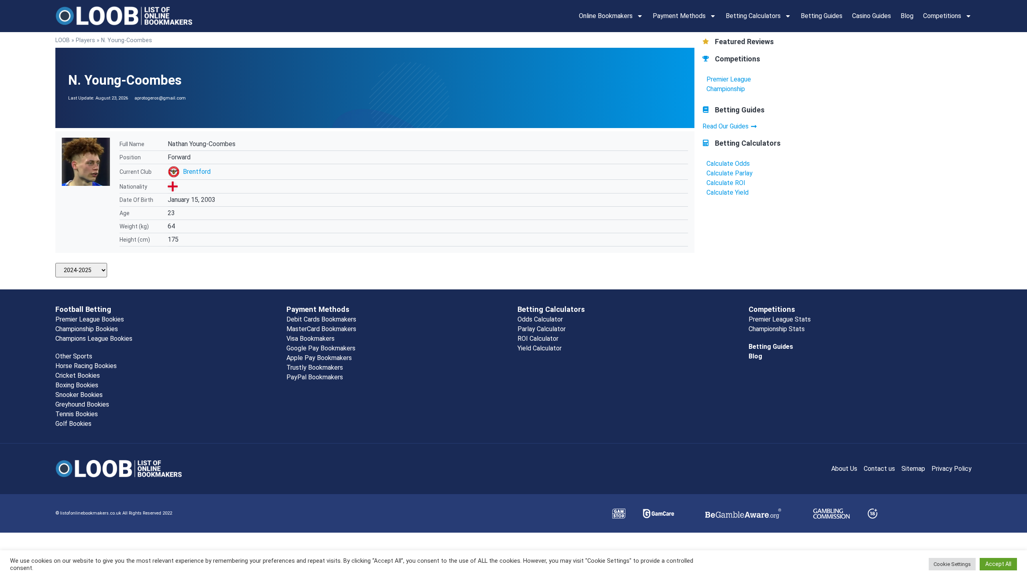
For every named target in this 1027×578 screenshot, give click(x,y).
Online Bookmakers (606, 16)
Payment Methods (679, 16)
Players (85, 40)
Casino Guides (871, 16)
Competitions (942, 16)
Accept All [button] (998, 564)
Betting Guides (821, 16)
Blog (907, 16)
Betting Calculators (753, 16)
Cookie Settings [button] (952, 564)
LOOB (62, 40)
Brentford (197, 171)
